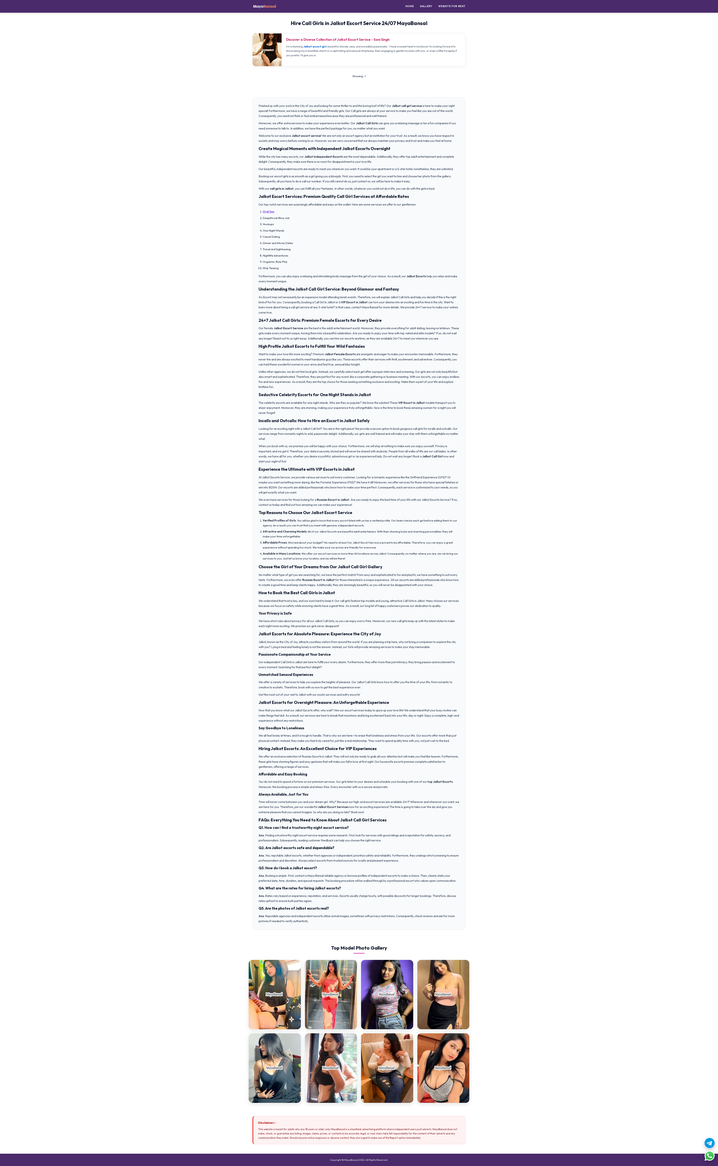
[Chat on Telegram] (710, 1143)
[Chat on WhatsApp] (710, 1156)
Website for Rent (452, 6)
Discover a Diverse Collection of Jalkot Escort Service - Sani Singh (337, 39)
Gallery (426, 6)
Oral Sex (268, 211)
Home (409, 6)
